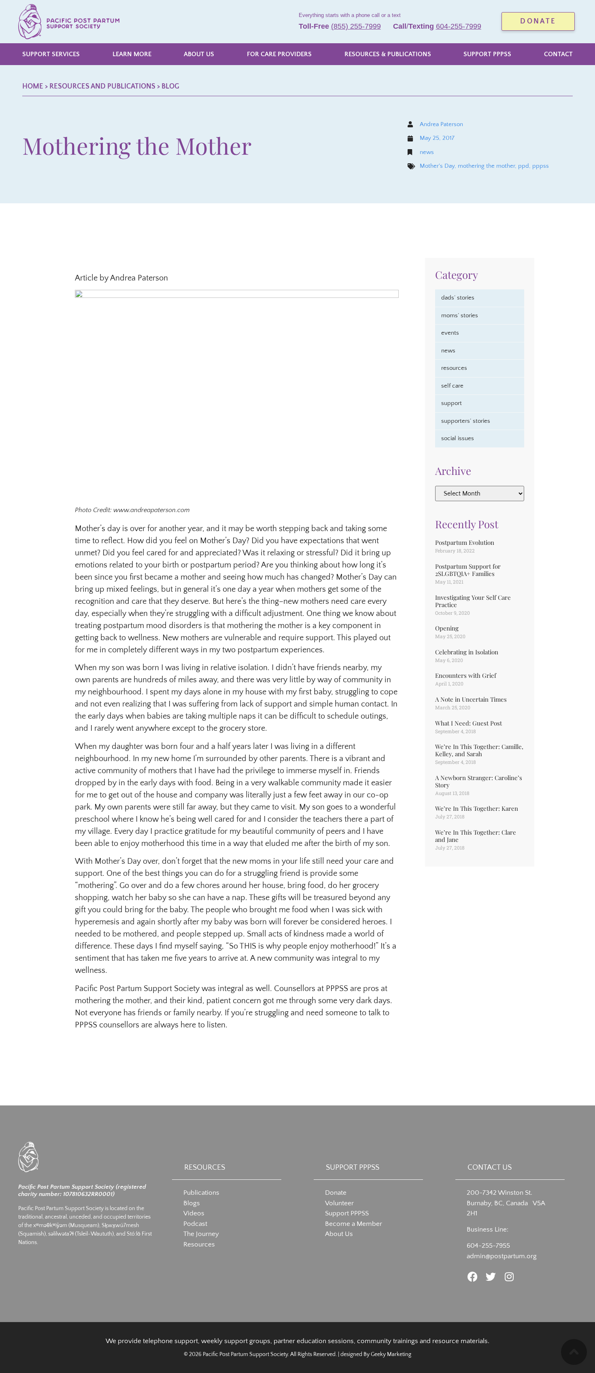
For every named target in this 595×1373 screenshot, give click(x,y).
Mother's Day (437, 165)
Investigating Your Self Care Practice (473, 601)
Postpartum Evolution (464, 542)
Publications (201, 1192)
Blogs (191, 1203)
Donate (335, 1192)
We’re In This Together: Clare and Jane (475, 836)
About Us (339, 1234)
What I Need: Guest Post (468, 723)
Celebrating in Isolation (466, 652)
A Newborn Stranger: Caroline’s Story (478, 781)
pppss (540, 165)
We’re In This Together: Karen (476, 808)
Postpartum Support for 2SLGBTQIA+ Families (468, 570)
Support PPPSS (347, 1213)
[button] (51, 54)
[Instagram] (509, 1277)
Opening (447, 628)
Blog (170, 86)
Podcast (195, 1223)
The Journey (201, 1234)
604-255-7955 (488, 1245)
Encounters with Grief (465, 675)
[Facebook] (472, 1277)
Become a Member (353, 1223)
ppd (523, 165)
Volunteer (339, 1203)
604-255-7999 (458, 26)
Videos (193, 1213)
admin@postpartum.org (502, 1256)
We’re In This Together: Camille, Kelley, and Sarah (479, 750)
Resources (199, 1244)
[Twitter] (491, 1277)
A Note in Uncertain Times (471, 699)
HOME (32, 86)
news (427, 152)
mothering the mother (486, 165)
